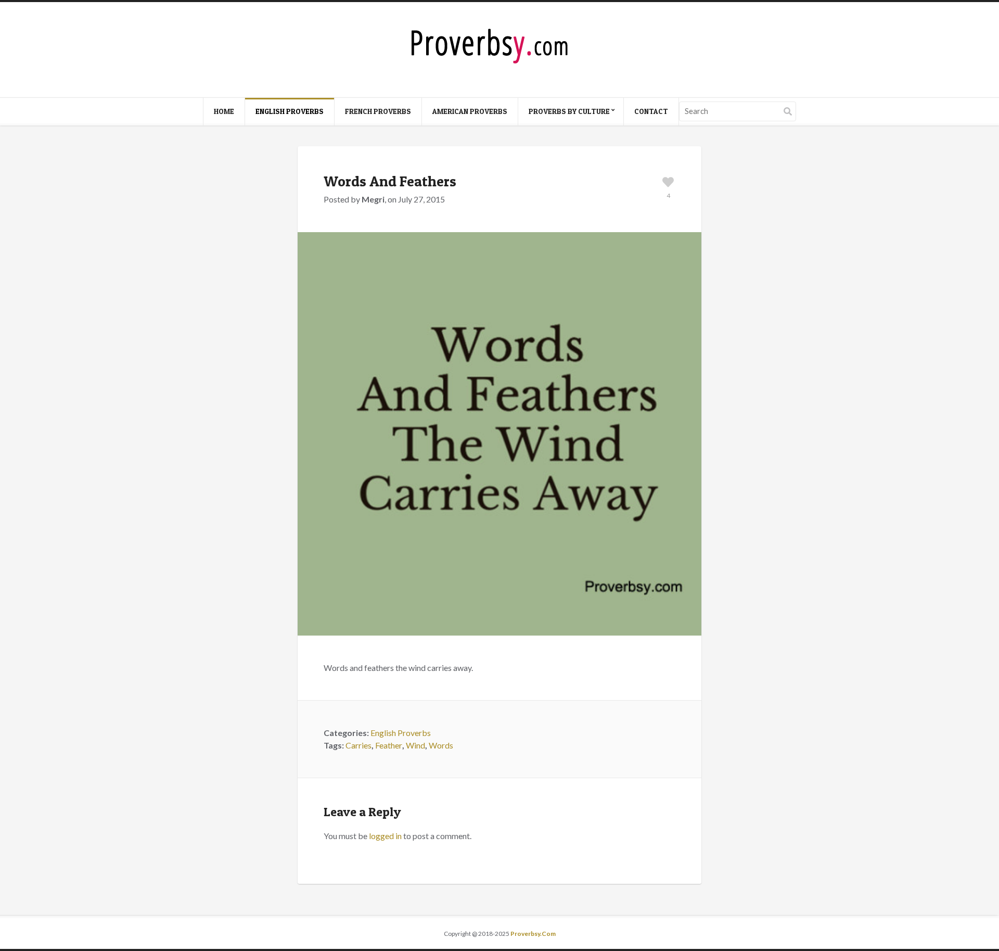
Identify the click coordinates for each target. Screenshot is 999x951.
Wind (415, 745)
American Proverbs (469, 111)
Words (441, 745)
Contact (651, 111)
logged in (385, 836)
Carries (358, 745)
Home (224, 111)
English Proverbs (289, 111)
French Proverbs (378, 111)
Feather (388, 745)
